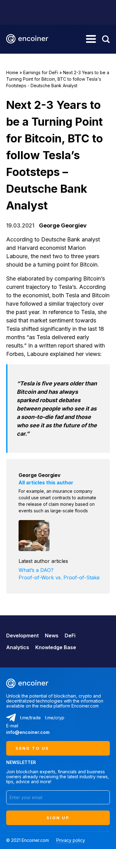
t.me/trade (30, 717)
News (51, 635)
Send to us (32, 748)
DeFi (70, 635)
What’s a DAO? (36, 570)
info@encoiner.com (27, 732)
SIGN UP (57, 817)
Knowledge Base (55, 647)
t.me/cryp (54, 717)
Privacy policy (70, 840)
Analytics (17, 647)
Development (22, 635)
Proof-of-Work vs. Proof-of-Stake (59, 577)
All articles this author (46, 482)
